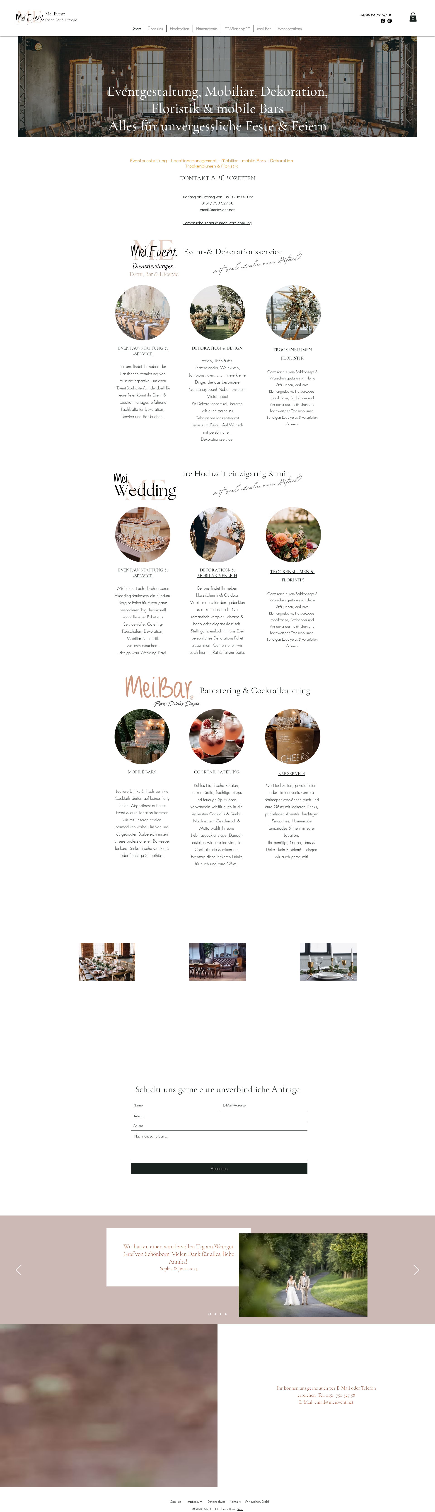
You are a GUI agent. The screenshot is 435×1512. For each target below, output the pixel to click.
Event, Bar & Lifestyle (61, 20)
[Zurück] (18, 1270)
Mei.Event (55, 14)
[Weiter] (416, 1270)
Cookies (175, 1502)
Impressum (194, 1502)
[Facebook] (383, 21)
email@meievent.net (217, 209)
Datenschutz (216, 1502)
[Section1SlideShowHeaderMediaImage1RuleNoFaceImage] (209, 1314)
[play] (352, 1313)
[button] (413, 17)
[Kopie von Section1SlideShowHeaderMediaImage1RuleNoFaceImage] (215, 1314)
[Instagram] (389, 21)
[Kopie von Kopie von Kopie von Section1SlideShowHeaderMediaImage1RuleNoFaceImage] (226, 1314)
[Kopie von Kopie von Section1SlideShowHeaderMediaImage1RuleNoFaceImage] (220, 1314)
